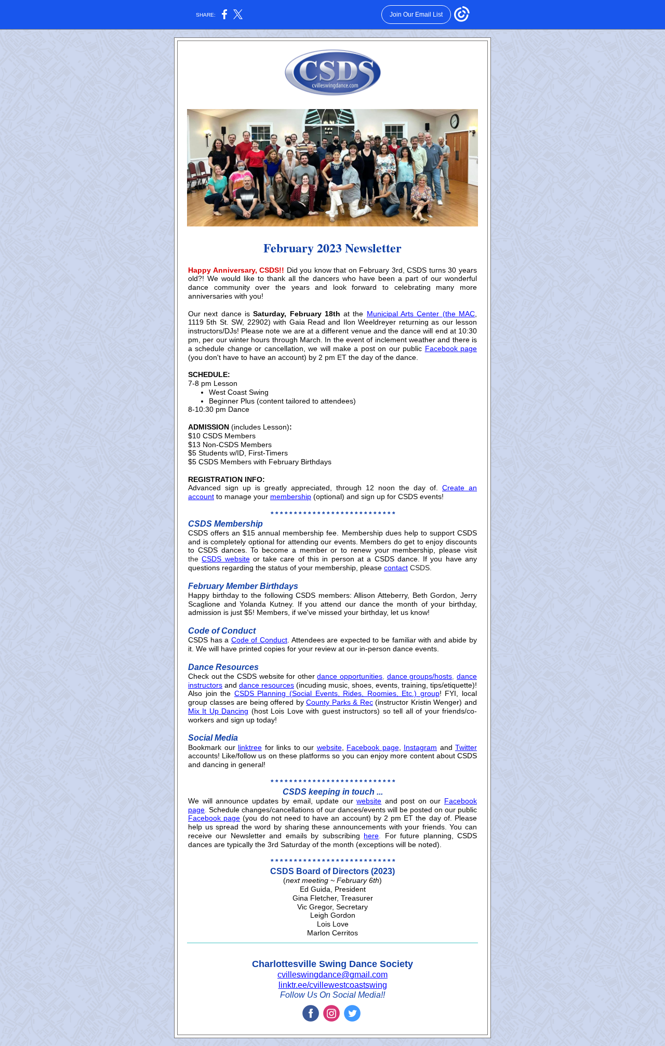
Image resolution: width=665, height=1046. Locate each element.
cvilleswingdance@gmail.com (332, 974)
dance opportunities (349, 676)
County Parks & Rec (339, 702)
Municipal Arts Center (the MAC (421, 314)
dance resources (266, 685)
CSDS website (225, 559)
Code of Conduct (259, 640)
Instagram (420, 747)
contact (396, 568)
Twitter (466, 747)
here (371, 836)
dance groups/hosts (420, 676)
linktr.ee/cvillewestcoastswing (332, 985)
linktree (250, 747)
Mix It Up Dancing (218, 711)
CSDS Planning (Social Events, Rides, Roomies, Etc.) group (337, 693)
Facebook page (451, 348)
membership (290, 496)
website (329, 747)
